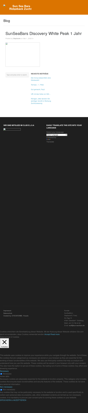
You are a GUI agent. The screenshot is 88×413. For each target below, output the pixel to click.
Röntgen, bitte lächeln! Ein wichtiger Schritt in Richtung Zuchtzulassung (41, 100)
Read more (55, 334)
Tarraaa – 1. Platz (37, 85)
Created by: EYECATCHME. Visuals (15, 316)
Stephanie (17, 38)
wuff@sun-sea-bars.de (77, 325)
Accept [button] (47, 334)
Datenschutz (7, 313)
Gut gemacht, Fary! (38, 89)
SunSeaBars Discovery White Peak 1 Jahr (44, 33)
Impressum (7, 311)
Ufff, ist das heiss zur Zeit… (41, 94)
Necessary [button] (4, 371)
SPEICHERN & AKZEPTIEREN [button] (13, 400)
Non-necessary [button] (6, 387)
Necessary (7, 373)
